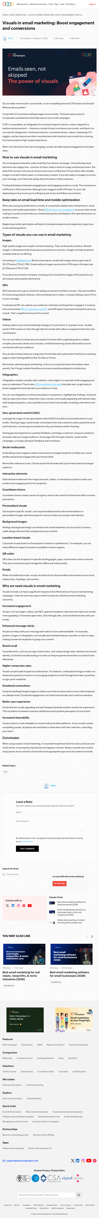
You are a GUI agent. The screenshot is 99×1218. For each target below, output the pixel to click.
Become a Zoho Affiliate (43, 1135)
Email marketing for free (49, 1117)
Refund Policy (90, 1205)
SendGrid (72, 1058)
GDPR (39, 1045)
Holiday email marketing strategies (18, 1117)
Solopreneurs (27, 1071)
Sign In (92, 4)
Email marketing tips (73, 1117)
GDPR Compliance (57, 1208)
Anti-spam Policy (51, 1205)
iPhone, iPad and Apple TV (40, 1148)
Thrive (50, 4)
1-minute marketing (34, 1085)
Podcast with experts (12, 1085)
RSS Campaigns (10, 1045)
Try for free (59, 884)
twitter (7, 905)
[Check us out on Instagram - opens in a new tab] (83, 1161)
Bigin (56, 4)
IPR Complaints (38, 1205)
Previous (87, 936)
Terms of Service (65, 1205)
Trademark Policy (31, 1208)
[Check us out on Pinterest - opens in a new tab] (94, 1161)
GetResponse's (23, 260)
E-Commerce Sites (45, 1071)
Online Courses (9, 1071)
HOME (5, 15)
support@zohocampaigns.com (22, 1160)
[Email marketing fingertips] (74, 1019)
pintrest (23, 905)
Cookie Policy (44, 1208)
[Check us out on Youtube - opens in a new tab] (88, 1161)
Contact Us (7, 1205)
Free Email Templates (78, 1045)
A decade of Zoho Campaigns (45, 1121)
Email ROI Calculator (12, 1112)
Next (91, 936)
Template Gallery (34, 1098)
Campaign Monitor (45, 1058)
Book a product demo (12, 1098)
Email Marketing (18, 15)
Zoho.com (8, 4)
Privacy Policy (78, 1205)
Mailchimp (7, 1058)
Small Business (79, 1071)
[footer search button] (79, 1195)
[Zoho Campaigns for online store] (25, 1019)
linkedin (13, 905)
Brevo (61, 1058)
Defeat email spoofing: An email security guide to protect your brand (71, 922)
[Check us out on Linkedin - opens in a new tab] (78, 1161)
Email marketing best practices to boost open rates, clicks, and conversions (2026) (71, 912)
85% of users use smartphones (59, 209)
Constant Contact (24, 1058)
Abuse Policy (70, 1208)
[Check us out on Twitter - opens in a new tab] (73, 1161)
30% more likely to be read (48, 384)
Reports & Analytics (55, 1045)
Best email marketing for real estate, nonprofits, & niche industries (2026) (21, 976)
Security (17, 1205)
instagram (18, 905)
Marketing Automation (38, 4)
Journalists (63, 1071)
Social (62, 4)
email (5, 772)
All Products (70, 4)
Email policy (27, 1045)
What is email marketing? (37, 1112)
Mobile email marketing (13, 1148)
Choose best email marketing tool (67, 1112)
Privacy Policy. (27, 841)
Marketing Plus (22, 4)
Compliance (27, 1205)
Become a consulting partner (16, 1135)
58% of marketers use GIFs (33, 309)
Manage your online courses (15, 1121)
